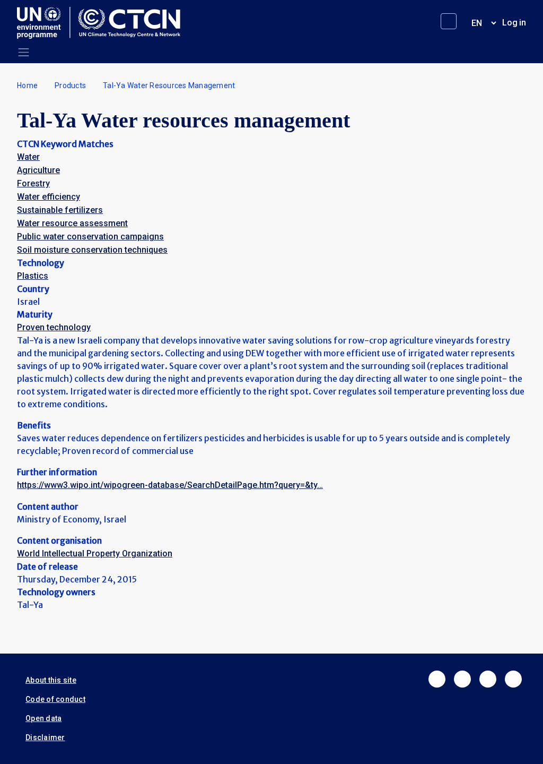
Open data (43, 718)
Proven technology (54, 327)
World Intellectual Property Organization (94, 553)
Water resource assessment (72, 223)
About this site (50, 680)
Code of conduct (55, 699)
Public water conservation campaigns (90, 236)
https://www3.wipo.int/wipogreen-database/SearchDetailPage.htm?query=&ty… (170, 485)
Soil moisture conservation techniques (92, 250)
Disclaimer (45, 737)
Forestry (33, 183)
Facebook (437, 679)
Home (27, 85)
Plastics (32, 276)
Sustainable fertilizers (60, 210)
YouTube (513, 679)
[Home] (103, 23)
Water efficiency (48, 197)
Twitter (462, 679)
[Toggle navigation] (23, 52)
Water (28, 157)
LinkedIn (488, 679)
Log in (514, 23)
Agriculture (38, 170)
